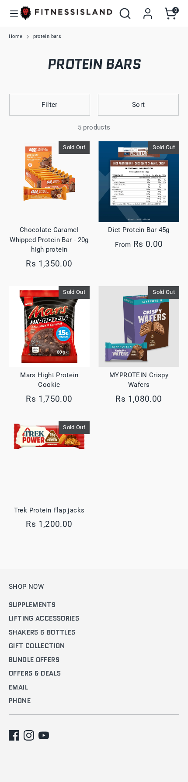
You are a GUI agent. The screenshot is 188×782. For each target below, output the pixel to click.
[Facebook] (14, 735)
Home (16, 36)
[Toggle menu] (10, 13)
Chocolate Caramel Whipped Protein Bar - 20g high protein (49, 239)
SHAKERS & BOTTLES (42, 632)
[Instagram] (29, 735)
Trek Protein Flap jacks (49, 510)
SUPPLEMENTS (32, 605)
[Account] (148, 10)
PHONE (20, 701)
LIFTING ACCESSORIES (44, 618)
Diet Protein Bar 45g (139, 230)
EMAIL (18, 687)
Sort (138, 105)
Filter (49, 105)
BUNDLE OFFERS (34, 660)
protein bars (47, 36)
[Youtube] (43, 735)
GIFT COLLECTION (37, 646)
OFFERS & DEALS (35, 673)
